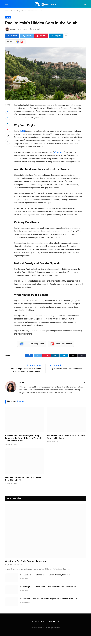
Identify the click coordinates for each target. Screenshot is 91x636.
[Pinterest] (7, 129)
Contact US (54, 622)
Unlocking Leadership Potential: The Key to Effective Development (48, 587)
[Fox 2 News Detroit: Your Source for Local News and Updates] (66, 419)
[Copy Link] (7, 141)
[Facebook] (7, 111)
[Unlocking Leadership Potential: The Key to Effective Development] (11, 589)
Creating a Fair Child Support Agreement (26, 561)
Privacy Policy (39, 622)
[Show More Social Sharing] (66, 36)
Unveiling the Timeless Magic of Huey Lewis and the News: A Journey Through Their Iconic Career (23, 438)
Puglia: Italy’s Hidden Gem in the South (66, 369)
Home (7, 11)
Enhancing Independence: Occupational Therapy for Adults (45, 575)
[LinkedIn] (7, 123)
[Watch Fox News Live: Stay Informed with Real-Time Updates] (24, 461)
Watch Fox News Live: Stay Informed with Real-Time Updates (23, 478)
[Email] (7, 135)
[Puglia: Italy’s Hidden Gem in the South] (45, 73)
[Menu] (6, 4)
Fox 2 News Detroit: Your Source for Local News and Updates (66, 436)
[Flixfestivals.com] (45, 4)
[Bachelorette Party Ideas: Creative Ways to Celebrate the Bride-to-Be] (11, 601)
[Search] (84, 4)
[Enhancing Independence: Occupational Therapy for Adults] (11, 577)
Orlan (14, 29)
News (13, 11)
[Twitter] (7, 117)
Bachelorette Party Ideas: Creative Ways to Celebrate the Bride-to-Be (49, 599)
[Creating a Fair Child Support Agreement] (45, 531)
